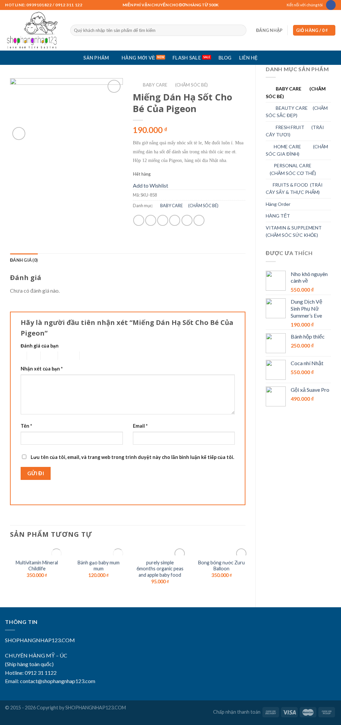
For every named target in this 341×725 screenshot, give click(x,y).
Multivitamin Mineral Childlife (37, 566)
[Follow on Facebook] (331, 5)
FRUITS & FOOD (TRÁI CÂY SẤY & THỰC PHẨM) (294, 188)
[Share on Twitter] (150, 220)
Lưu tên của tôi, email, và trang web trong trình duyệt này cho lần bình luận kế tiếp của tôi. (132, 457)
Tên (26, 426)
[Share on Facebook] (138, 220)
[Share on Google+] (186, 220)
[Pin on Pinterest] (174, 220)
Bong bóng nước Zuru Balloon (221, 566)
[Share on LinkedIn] (198, 220)
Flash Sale (186, 58)
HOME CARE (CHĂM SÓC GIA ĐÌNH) (297, 150)
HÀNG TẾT (278, 215)
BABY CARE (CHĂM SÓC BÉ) (296, 92)
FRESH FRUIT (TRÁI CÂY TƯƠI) (295, 130)
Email (140, 426)
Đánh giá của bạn (40, 346)
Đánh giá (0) (24, 260)
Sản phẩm (96, 58)
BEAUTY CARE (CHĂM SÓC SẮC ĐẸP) (297, 111)
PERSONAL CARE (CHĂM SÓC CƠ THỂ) (291, 169)
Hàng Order (278, 204)
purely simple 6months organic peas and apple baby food (160, 569)
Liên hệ (248, 58)
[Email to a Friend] (162, 220)
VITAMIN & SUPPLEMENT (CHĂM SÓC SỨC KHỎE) (294, 231)
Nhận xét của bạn (42, 368)
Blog (225, 58)
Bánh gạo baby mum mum (99, 566)
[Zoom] (18, 133)
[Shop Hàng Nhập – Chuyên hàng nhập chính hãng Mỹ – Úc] (32, 30)
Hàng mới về (138, 58)
